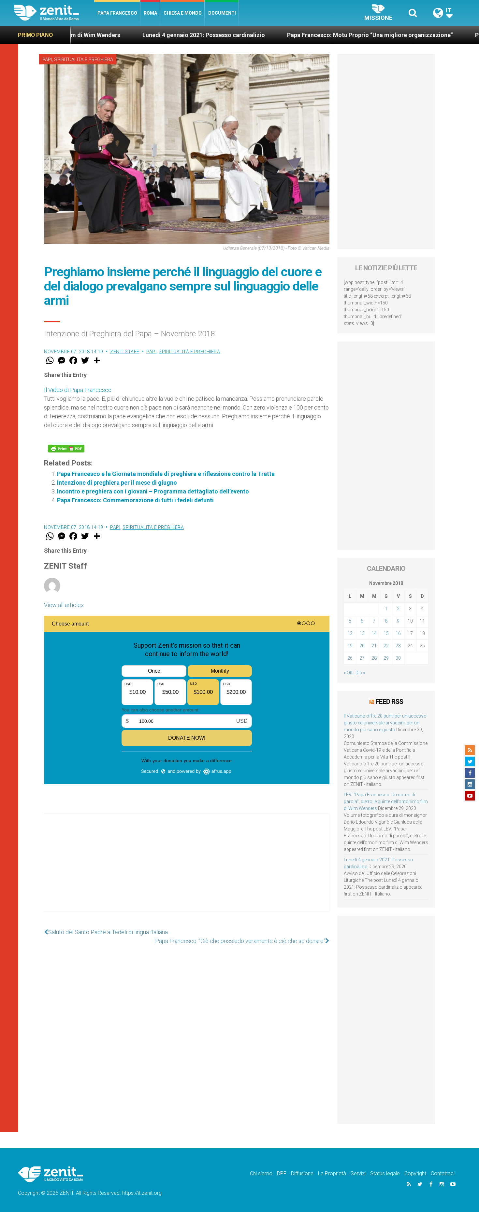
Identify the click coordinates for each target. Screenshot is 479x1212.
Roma (150, 13)
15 (386, 633)
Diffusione (302, 1173)
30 (398, 658)
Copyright (415, 1173)
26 (350, 658)
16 (398, 633)
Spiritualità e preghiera (83, 59)
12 (350, 633)
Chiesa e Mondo (183, 13)
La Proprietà (332, 1173)
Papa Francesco (117, 13)
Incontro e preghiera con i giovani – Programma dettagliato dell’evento (153, 491)
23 (398, 645)
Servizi (358, 1173)
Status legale (385, 1173)
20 (362, 645)
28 (374, 658)
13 (362, 633)
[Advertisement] (187, 868)
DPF (281, 1173)
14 (374, 633)
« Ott (348, 672)
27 (362, 658)
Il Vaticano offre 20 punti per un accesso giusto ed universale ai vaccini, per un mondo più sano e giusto (385, 722)
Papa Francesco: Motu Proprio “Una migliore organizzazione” (318, 35)
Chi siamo (261, 1173)
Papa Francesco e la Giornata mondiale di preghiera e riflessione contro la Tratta (166, 473)
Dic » (360, 672)
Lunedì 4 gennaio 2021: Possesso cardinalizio (152, 35)
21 (374, 645)
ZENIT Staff (124, 351)
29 (386, 658)
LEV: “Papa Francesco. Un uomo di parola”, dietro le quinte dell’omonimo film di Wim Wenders (386, 801)
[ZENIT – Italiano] (54, 13)
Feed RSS (389, 702)
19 (350, 645)
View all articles (64, 604)
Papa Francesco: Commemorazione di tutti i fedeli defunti (135, 500)
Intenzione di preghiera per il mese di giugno (117, 482)
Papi (47, 59)
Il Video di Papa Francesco (77, 389)
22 (386, 645)
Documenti (222, 13)
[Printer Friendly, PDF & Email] (66, 448)
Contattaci (443, 1173)
